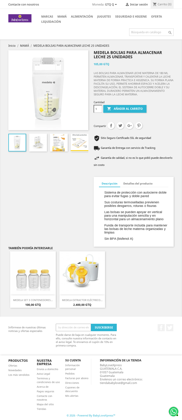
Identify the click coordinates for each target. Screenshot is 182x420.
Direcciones (72, 382)
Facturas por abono (76, 378)
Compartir (111, 125)
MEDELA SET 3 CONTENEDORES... (33, 300)
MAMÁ (62, 16)
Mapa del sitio (45, 404)
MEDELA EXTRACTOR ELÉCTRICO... (82, 300)
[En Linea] (173, 411)
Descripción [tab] (109, 183)
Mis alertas (71, 395)
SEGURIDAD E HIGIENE (131, 16)
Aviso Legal (43, 373)
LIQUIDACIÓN (51, 22)
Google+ (129, 125)
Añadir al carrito (125, 109)
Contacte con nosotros (23, 4)
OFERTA (156, 16)
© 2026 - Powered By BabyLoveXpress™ (91, 415)
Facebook (161, 327)
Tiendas (41, 409)
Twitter (169, 327)
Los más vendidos (19, 374)
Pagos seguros (45, 391)
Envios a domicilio (47, 369)
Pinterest (138, 125)
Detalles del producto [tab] (137, 183)
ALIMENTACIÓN (82, 16)
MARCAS (47, 16)
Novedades (15, 370)
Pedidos (70, 373)
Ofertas (12, 365)
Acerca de (43, 386)
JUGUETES (104, 16)
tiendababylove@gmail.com (118, 383)
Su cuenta (73, 360)
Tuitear (120, 125)
